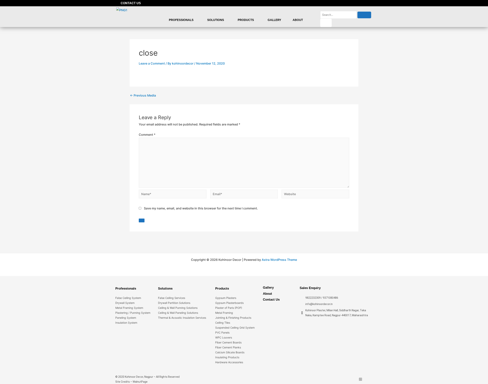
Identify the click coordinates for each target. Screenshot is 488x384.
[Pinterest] (370, 3)
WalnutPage (140, 381)
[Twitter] (357, 3)
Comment (147, 135)
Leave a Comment (152, 63)
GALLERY (274, 20)
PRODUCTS (246, 20)
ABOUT (298, 20)
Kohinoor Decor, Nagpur (139, 376)
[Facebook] (350, 3)
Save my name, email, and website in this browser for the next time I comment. (201, 208)
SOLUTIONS (215, 20)
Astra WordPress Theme (279, 260)
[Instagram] (363, 3)
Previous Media (143, 95)
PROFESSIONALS (181, 20)
